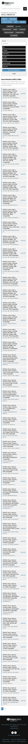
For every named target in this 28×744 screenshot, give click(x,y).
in (15, 732)
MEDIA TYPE (5, 66)
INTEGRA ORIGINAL (6, 63)
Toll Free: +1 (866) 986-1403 (8, 14)
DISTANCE (5, 57)
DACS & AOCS (18, 26)
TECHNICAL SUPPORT (7, 22)
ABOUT (15, 22)
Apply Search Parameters (14, 70)
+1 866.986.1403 (14, 728)
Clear (13, 73)
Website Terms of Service (8, 741)
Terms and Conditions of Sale (18, 739)
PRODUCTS (4, 19)
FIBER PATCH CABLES (7, 29)
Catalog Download (15, 735)
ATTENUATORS (22, 29)
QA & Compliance (21, 741)
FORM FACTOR (6, 53)
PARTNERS (22, 22)
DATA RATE (5, 60)
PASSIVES (15, 29)
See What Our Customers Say (9, 13)
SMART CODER (13, 19)
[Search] (25, 8)
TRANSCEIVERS (10, 26)
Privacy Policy (5, 739)
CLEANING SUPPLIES (19, 32)
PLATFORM (5, 50)
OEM (4, 47)
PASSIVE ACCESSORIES (9, 32)
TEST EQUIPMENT (14, 35)
